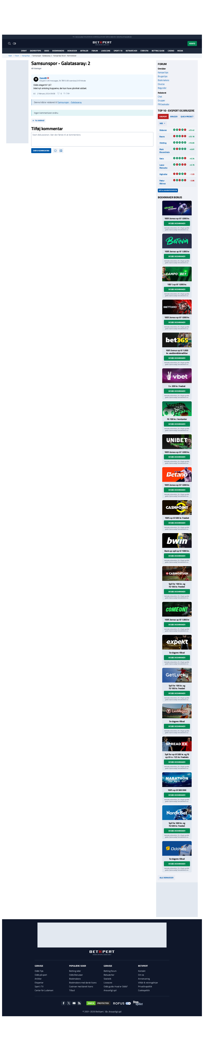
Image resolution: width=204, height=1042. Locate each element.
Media (180, 50)
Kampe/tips (26, 56)
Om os (141, 974)
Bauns (162, 136)
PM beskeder (163, 104)
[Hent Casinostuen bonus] (177, 573)
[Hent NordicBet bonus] (177, 812)
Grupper (161, 100)
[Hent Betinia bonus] (177, 241)
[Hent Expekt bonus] (177, 642)
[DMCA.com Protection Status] (98, 1003)
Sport (24, 50)
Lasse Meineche (163, 166)
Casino (171, 50)
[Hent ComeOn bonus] (177, 609)
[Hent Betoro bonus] (177, 307)
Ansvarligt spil (110, 990)
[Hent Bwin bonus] (177, 540)
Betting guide (158, 50)
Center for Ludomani (44, 990)
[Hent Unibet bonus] (177, 441)
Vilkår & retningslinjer (148, 982)
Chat (160, 96)
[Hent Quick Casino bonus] (177, 208)
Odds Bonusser (76, 974)
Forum (95, 50)
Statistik (144, 50)
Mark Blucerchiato (164, 151)
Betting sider (75, 971)
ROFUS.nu (97, 37)
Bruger (173, 116)
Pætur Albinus (162, 182)
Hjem (10, 56)
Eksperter (39, 982)
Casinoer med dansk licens (81, 986)
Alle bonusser (166, 877)
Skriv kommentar (41, 150)
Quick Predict (187, 116)
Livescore (105, 50)
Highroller (163, 174)
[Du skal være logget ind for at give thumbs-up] (58, 93)
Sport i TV (118, 50)
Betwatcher (131, 50)
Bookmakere (58, 50)
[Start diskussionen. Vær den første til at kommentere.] (92, 139)
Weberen (163, 130)
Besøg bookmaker (176, 223)
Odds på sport (41, 974)
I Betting (162, 142)
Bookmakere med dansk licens (82, 982)
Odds (46, 50)
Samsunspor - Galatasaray (70, 102)
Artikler (84, 50)
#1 (34, 93)
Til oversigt (39, 120)
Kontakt (141, 971)
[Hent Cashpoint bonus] (177, 507)
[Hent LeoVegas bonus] (177, 711)
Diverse (161, 84)
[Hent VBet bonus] (177, 375)
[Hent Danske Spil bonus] (177, 848)
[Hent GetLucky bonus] (177, 675)
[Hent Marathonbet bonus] (177, 779)
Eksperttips (35, 50)
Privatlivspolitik (145, 986)
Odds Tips (39, 971)
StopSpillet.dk (128, 37)
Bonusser (72, 50)
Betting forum (110, 971)
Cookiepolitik (144, 990)
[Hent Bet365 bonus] (177, 340)
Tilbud (72, 990)
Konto (192, 43)
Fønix (161, 158)
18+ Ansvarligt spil (112, 1011)
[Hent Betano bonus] (177, 474)
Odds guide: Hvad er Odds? (116, 986)
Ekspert (163, 116)
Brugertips (162, 76)
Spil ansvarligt (79, 37)
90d (161, 123)
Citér (68, 93)
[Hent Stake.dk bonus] (177, 408)
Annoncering (144, 978)
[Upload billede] (60, 150)
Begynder (162, 88)
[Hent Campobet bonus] (177, 274)
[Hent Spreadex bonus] (177, 744)
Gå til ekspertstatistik (168, 190)
